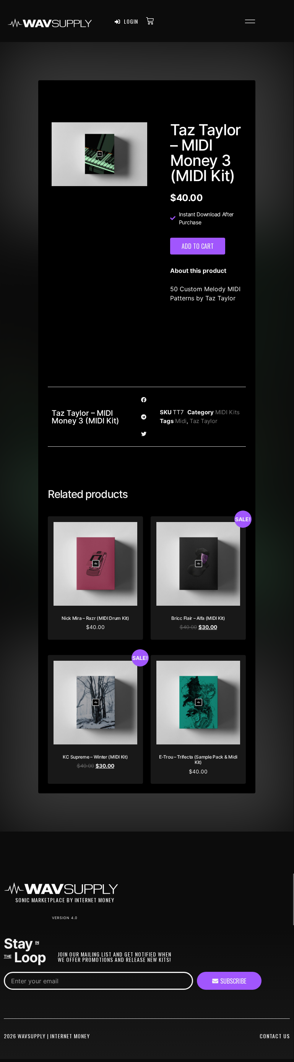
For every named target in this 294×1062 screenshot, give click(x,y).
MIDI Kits (227, 412)
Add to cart (198, 246)
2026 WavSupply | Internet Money (47, 1036)
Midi (181, 421)
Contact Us (275, 1036)
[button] (250, 22)
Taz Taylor (204, 421)
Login (130, 21)
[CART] (150, 20)
